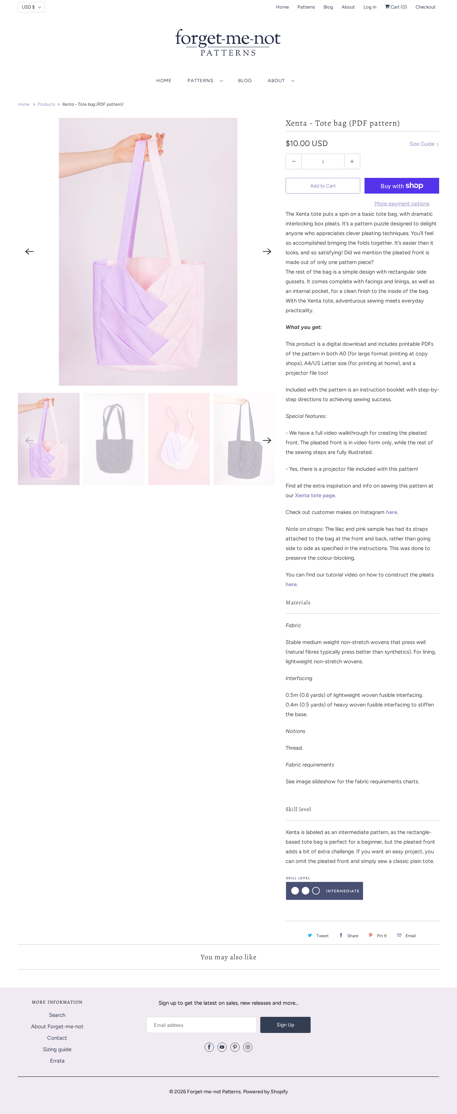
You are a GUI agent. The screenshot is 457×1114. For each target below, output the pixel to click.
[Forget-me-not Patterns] (228, 45)
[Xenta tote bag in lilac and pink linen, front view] (148, 252)
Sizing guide (57, 1049)
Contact (57, 1038)
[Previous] (29, 252)
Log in (369, 7)
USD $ (28, 7)
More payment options (402, 203)
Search (57, 1015)
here (291, 584)
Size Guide (423, 144)
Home (282, 7)
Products (46, 104)
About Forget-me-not (57, 1026)
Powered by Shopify (265, 1092)
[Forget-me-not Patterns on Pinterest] (235, 1047)
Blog (328, 7)
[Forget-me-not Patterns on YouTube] (222, 1047)
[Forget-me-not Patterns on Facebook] (209, 1047)
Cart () (398, 7)
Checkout (426, 7)
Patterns (306, 7)
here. (392, 512)
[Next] (267, 252)
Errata (57, 1061)
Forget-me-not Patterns (214, 1092)
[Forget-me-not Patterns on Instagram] (247, 1047)
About (348, 7)
